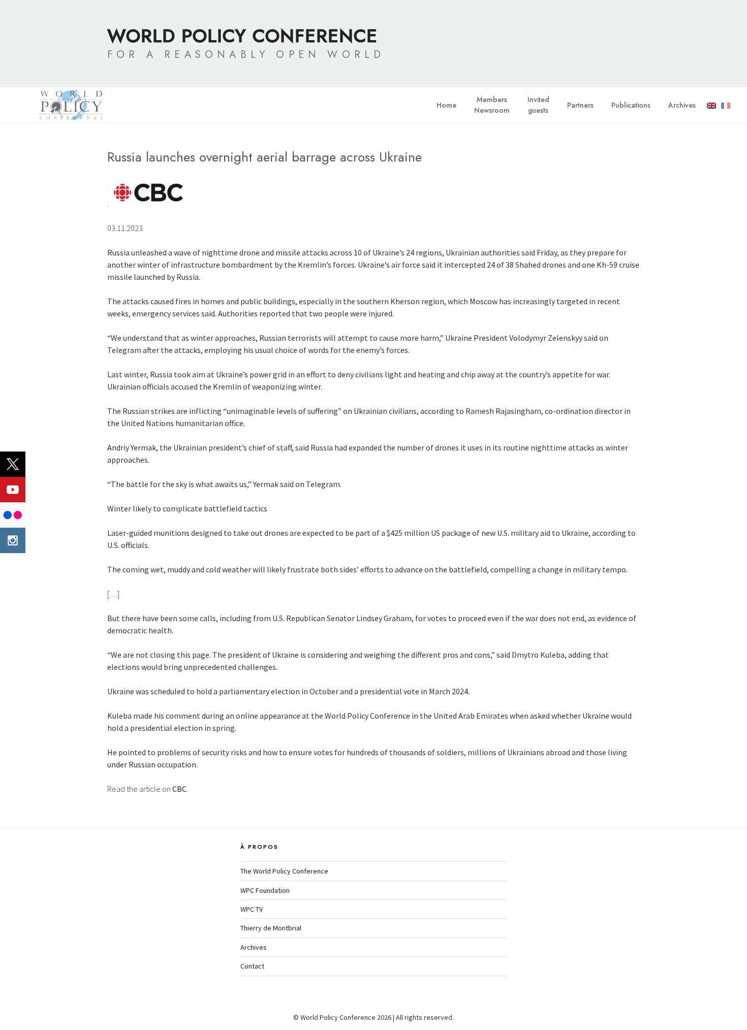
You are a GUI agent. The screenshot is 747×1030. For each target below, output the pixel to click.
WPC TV (251, 909)
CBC (179, 789)
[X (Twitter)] (12, 464)
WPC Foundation (265, 890)
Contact (252, 966)
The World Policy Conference (284, 871)
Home (446, 105)
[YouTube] (12, 489)
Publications (630, 105)
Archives (682, 105)
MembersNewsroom (492, 104)
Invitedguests (538, 104)
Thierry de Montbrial (270, 927)
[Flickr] (12, 515)
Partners (580, 105)
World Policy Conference (242, 35)
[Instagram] (12, 540)
